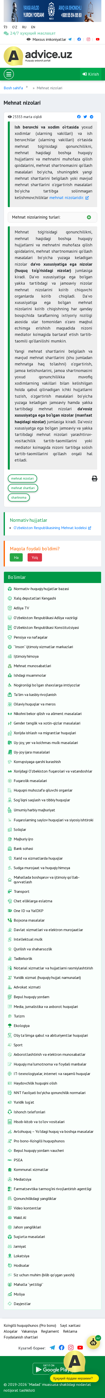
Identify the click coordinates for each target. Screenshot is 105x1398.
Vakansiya (29, 1331)
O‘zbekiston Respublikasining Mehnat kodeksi (50, 527)
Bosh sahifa (13, 87)
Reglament (50, 1331)
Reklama (70, 1331)
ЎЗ (5, 27)
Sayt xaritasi (70, 1325)
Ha (16, 557)
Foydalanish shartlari (21, 1337)
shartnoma (18, 497)
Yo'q (35, 557)
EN (33, 27)
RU (24, 27)
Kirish (93, 74)
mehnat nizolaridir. (66, 197)
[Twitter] (85, 116)
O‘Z (14, 27)
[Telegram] (91, 116)
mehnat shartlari (23, 488)
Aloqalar (11, 1331)
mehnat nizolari (22, 478)
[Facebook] (79, 116)
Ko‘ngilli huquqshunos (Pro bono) (30, 1325)
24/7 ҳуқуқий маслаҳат (16, 33)
